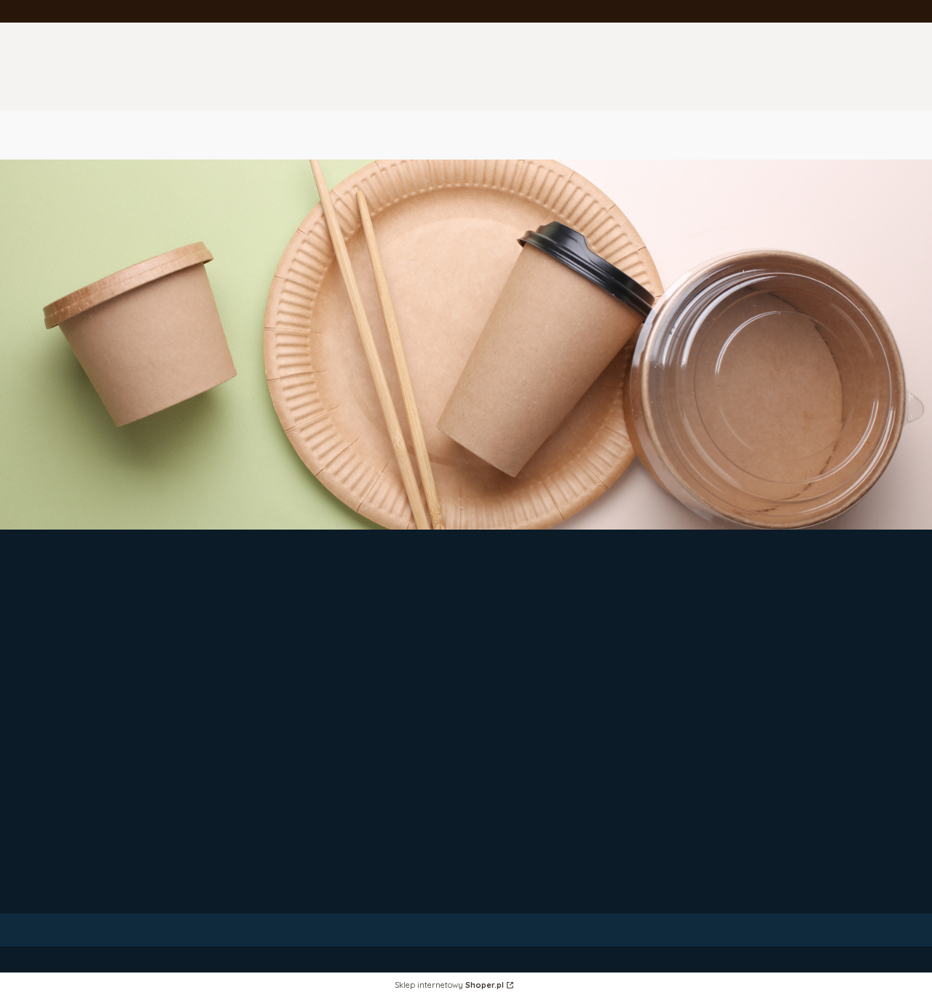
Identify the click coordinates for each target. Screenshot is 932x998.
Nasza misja (508, 898)
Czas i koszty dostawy (534, 736)
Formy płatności (518, 722)
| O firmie (501, 815)
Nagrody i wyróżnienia (534, 870)
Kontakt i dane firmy (529, 829)
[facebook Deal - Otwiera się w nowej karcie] (253, 657)
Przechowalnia (744, 671)
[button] (770, 121)
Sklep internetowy (449, 985)
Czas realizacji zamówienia (545, 750)
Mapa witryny (741, 736)
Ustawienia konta (751, 657)
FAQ (488, 657)
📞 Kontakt (736, 764)
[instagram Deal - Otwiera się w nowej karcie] (287, 657)
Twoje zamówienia (754, 644)
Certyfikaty (506, 884)
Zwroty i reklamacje (528, 644)
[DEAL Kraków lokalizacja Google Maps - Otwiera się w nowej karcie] (357, 657)
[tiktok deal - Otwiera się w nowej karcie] (322, 657)
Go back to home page (790, 453)
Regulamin (504, 671)
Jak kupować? (744, 750)
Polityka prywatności (760, 722)
